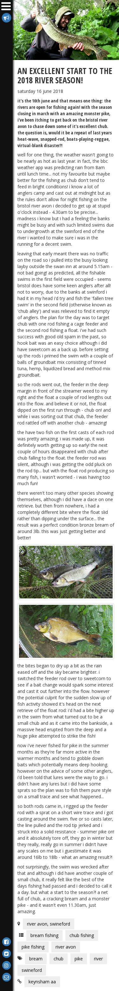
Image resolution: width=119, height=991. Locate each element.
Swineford (32, 970)
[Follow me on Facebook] (6, 941)
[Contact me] (6, 977)
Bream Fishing (44, 935)
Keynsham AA (42, 982)
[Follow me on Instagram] (6, 965)
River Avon (66, 947)
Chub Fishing (81, 935)
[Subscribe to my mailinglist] (6, 17)
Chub (58, 959)
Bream (36, 959)
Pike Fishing (33, 947)
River (98, 959)
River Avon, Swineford (48, 924)
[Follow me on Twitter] (6, 953)
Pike (79, 959)
